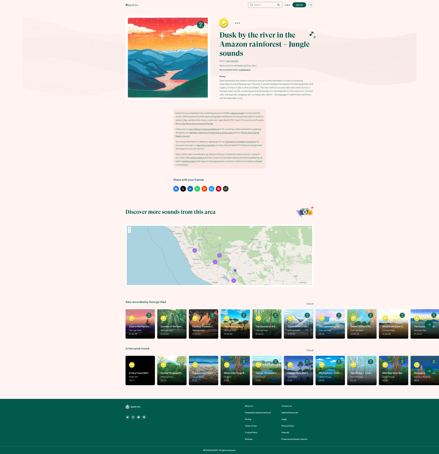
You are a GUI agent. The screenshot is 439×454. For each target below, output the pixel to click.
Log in (287, 5)
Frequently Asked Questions (260, 412)
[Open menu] (310, 4)
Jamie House (325, 376)
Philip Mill (133, 376)
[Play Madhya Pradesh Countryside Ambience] (195, 318)
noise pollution (197, 157)
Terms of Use (253, 426)
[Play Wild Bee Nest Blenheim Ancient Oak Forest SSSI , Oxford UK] (385, 365)
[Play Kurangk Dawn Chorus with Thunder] (417, 365)
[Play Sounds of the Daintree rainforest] (163, 318)
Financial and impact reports (297, 439)
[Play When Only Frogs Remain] (227, 365)
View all (309, 303)
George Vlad (232, 61)
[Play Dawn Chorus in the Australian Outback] (353, 318)
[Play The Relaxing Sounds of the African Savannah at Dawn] (227, 318)
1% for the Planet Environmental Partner (194, 123)
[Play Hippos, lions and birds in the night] (290, 365)
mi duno (227, 376)
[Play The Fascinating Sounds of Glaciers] (322, 318)
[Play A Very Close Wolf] (132, 365)
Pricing (250, 419)
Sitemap (251, 439)
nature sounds (237, 113)
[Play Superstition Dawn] (195, 365)
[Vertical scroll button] (429, 324)
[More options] (237, 23)
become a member (206, 145)
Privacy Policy (290, 426)
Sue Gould (260, 376)
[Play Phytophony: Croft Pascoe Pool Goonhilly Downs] (322, 365)
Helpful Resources (292, 412)
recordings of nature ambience (204, 129)
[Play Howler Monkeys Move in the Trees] (163, 365)
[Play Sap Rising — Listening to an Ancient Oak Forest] (353, 365)
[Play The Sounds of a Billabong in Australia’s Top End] (417, 318)
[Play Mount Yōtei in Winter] (290, 318)
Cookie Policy (253, 432)
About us (251, 406)
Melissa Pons (167, 376)
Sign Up (299, 5)
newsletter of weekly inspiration (240, 141)
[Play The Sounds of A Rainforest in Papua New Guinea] (258, 318)
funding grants (189, 161)
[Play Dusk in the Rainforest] (132, 318)
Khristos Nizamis (422, 376)
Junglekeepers (245, 70)
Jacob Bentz (198, 376)
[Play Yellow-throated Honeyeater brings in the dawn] (258, 365)
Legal (286, 419)
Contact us (289, 406)
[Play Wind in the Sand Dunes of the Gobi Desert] (385, 318)
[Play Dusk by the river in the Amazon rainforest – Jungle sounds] (223, 22)
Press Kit (287, 432)
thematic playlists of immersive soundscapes (211, 132)
